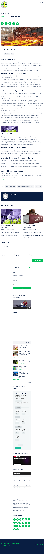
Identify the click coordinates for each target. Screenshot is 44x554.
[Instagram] (26, 519)
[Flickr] (20, 519)
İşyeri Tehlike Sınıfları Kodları (25, 186)
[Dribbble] (29, 519)
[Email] (14, 529)
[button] (22, 304)
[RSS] (17, 529)
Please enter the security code (21, 443)
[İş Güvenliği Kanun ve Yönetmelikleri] (33, 216)
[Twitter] (20, 523)
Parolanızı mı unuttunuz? (18, 290)
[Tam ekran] (29, 308)
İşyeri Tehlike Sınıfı (10, 186)
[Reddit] (23, 526)
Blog (2, 51)
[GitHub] (14, 526)
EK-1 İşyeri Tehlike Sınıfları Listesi (9, 180)
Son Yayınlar (26, 342)
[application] (22, 304)
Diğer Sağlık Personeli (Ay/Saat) (17, 436)
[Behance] (17, 519)
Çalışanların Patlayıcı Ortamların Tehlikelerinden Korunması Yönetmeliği (21, 375)
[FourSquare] (20, 526)
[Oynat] (14, 308)
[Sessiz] (27, 308)
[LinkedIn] (14, 523)
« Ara (14, 491)
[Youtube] (42, 544)
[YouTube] (17, 526)
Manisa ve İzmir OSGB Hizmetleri (10, 544)
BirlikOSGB (7, 53)
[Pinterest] (23, 519)
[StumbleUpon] (26, 523)
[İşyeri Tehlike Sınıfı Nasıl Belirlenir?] (11, 216)
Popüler (17, 342)
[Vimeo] (23, 523)
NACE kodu (38, 186)
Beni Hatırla (16, 284)
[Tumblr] (29, 523)
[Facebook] (14, 519)
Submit (18, 447)
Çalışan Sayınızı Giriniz (19, 398)
